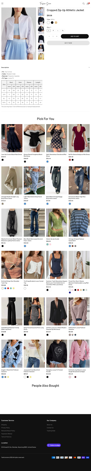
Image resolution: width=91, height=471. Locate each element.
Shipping (4, 424)
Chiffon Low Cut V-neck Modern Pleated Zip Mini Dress (56, 328)
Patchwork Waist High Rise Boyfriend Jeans (77, 197)
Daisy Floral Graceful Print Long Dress (34, 328)
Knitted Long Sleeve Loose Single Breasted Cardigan (77, 370)
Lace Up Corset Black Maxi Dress (11, 154)
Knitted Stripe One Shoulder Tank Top (10, 282)
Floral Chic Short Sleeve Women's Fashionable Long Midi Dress (79, 282)
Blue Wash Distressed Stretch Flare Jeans (33, 239)
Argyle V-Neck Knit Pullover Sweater (10, 370)
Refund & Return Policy (8, 430)
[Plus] (56, 36)
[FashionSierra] (46, 4)
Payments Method (6, 434)
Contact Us (50, 427)
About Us (49, 424)
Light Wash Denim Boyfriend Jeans (33, 197)
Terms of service (6, 437)
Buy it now (68, 43)
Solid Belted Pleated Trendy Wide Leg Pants (10, 328)
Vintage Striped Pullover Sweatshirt (76, 239)
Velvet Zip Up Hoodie (52, 239)
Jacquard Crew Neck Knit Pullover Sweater (32, 370)
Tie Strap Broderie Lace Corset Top (34, 282)
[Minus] (49, 36)
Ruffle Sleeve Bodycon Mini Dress (79, 154)
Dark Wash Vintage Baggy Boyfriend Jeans (54, 197)
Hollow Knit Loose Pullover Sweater (77, 328)
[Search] (84, 4)
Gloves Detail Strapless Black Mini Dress (33, 155)
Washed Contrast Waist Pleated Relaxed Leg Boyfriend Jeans (11, 239)
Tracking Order (51, 430)
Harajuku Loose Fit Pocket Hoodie (54, 370)
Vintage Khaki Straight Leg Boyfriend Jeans (10, 197)
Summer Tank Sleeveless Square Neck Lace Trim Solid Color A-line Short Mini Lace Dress (56, 282)
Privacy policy (5, 427)
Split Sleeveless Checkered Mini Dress (56, 155)
